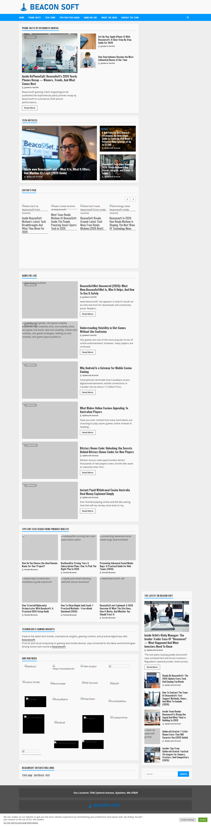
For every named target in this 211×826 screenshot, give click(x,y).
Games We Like (90, 17)
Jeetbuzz (39, 775)
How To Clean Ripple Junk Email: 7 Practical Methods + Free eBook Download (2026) (79, 590)
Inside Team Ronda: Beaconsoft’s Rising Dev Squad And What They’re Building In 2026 (152, 717)
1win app (27, 775)
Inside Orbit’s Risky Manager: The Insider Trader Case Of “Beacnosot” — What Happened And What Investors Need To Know (166, 616)
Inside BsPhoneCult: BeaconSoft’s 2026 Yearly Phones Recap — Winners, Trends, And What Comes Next (49, 53)
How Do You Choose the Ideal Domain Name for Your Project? (40, 547)
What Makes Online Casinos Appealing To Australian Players (50, 420)
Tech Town (50, 17)
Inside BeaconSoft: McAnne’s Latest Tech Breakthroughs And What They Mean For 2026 (34, 225)
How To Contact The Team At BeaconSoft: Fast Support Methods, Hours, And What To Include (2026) (152, 699)
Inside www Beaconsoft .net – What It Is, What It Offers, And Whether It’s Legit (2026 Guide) (59, 153)
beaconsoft (59, 646)
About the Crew (109, 17)
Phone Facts (34, 17)
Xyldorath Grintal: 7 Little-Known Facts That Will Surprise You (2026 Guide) (152, 736)
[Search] (188, 17)
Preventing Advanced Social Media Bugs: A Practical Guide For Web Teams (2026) (118, 547)
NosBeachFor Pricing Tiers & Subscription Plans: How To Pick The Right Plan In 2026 (79, 547)
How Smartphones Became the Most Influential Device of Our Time (88, 60)
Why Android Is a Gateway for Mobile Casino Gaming (50, 380)
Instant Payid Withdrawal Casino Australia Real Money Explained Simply (50, 500)
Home (21, 17)
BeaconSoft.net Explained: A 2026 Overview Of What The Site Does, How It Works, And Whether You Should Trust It (118, 590)
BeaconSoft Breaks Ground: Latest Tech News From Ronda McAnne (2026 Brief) (91, 223)
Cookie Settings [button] (187, 819)
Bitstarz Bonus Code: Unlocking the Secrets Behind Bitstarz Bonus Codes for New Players (50, 460)
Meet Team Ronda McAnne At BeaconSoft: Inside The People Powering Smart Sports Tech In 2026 (64, 221)
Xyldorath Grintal (34, 176)
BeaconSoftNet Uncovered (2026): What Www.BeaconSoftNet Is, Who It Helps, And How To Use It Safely (50, 299)
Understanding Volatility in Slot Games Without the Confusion (50, 340)
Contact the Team (130, 17)
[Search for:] (161, 774)
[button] (133, 199)
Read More (29, 107)
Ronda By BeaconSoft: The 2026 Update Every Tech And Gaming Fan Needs (152, 680)
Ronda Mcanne (31, 569)
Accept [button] (203, 819)
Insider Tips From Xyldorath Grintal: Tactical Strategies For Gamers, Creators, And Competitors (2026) (152, 755)
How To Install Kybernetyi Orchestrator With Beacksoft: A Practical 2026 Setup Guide (40, 590)
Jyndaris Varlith (31, 87)
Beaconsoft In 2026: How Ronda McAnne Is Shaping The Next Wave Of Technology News (122, 223)
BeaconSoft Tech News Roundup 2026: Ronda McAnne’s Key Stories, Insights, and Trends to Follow (117, 169)
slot (47, 775)
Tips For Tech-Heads (69, 17)
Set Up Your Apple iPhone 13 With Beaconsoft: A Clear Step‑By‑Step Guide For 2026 (88, 41)
